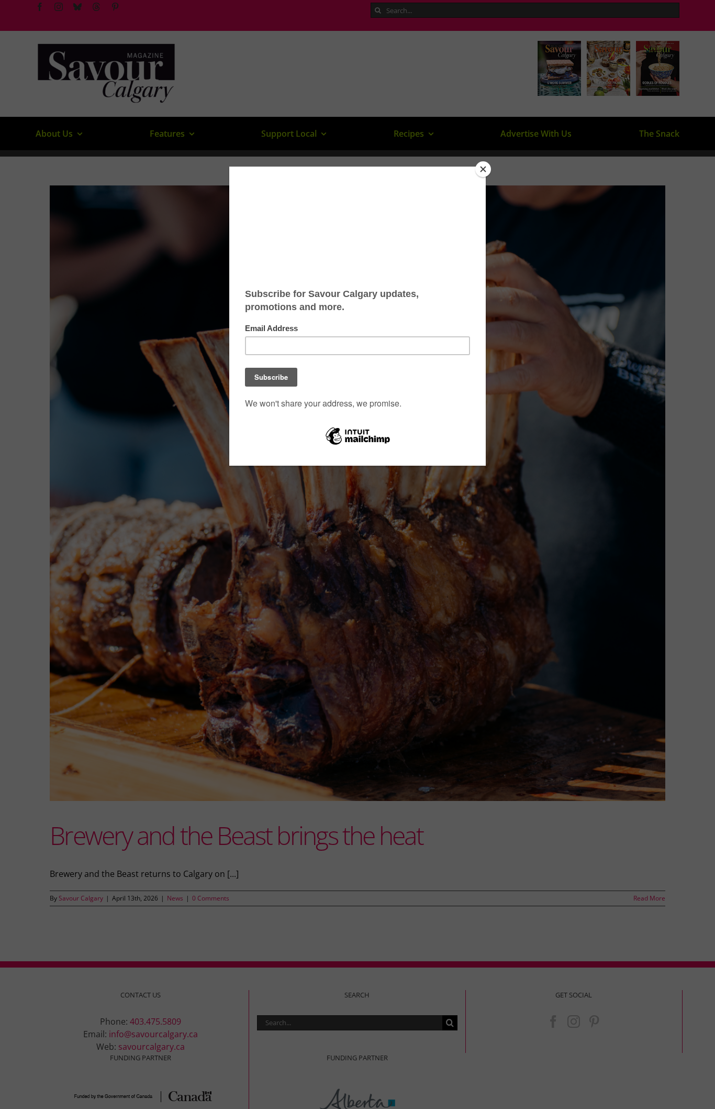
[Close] (483, 169)
